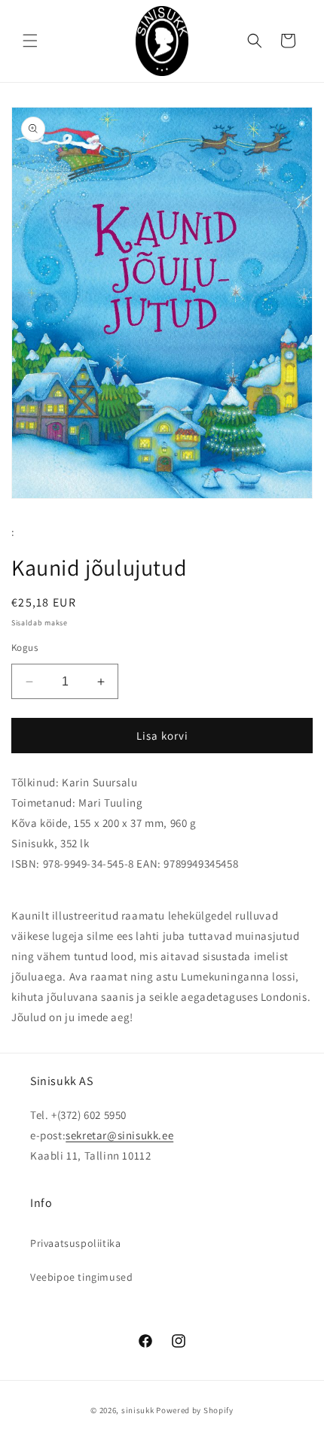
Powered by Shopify (195, 1410)
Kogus (24, 647)
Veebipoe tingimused (81, 1277)
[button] (30, 40)
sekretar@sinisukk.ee (119, 1135)
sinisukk (137, 1410)
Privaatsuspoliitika (75, 1243)
